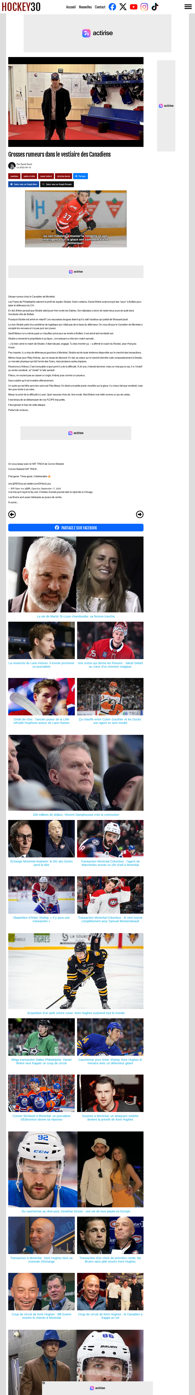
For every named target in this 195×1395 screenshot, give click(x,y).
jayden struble (29, 176)
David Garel (26, 164)
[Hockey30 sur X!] (123, 6)
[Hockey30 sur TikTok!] (155, 6)
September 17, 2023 (51, 488)
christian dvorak (63, 176)
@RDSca (17, 483)
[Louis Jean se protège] (12, 515)
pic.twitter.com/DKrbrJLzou (37, 483)
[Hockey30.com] (21, 6)
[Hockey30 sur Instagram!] (144, 6)
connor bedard (46, 176)
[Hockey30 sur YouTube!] (133, 6)
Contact (100, 6)
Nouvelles (85, 6)
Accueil (71, 6)
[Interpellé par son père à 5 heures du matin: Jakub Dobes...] (140, 515)
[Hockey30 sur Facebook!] (112, 6)
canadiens (14, 176)
